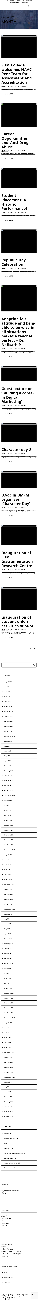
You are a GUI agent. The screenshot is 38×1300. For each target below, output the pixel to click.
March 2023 (8, 879)
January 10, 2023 (7, 569)
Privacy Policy (8, 1277)
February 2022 (9, 943)
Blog (5, 1143)
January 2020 (8, 1057)
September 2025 (9, 736)
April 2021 (7, 983)
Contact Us (24, 2)
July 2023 (7, 859)
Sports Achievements (10, 1163)
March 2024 (8, 820)
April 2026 (7, 701)
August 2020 (8, 1023)
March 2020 (8, 1047)
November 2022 (9, 899)
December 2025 (9, 721)
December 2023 (9, 835)
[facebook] (2, 1299)
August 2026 (8, 682)
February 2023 (9, 884)
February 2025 (9, 771)
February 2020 (9, 1052)
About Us (4, 1216)
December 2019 (9, 1062)
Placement (29, 0)
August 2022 (8, 914)
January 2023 (8, 889)
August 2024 (8, 800)
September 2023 (9, 850)
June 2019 (7, 1092)
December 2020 (9, 1003)
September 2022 (9, 909)
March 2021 (8, 988)
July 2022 (7, 919)
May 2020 (7, 1037)
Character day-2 (16, 449)
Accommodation (6, 1218)
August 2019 (8, 1082)
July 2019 (7, 1087)
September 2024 (9, 795)
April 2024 (7, 815)
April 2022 (7, 934)
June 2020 (7, 1032)
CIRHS (3, 1242)
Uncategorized (8, 1168)
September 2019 (9, 1077)
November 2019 (9, 1067)
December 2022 (9, 894)
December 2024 (9, 780)
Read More (9, 94)
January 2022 (8, 948)
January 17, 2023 (7, 348)
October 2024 (8, 790)
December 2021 (9, 953)
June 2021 (7, 978)
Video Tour (4, 1256)
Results (6, 0)
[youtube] (6, 1299)
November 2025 (9, 726)
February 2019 (9, 1102)
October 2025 (8, 731)
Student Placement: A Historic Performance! (14, 202)
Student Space (20, 0)
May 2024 (7, 810)
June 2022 (7, 924)
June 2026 (7, 691)
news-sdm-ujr (8, 1158)
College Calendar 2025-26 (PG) (11, 1254)
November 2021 (9, 958)
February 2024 (9, 825)
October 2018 (8, 1116)
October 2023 (8, 845)
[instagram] (9, 1299)
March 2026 (8, 706)
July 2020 (7, 1027)
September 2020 (9, 1018)
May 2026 (7, 696)
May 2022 (7, 929)
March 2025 (8, 766)
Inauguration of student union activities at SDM (17, 621)
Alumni (12, 0)
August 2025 (8, 741)
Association (7, 1133)
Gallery (3, 1246)
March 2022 (8, 939)
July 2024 (7, 805)
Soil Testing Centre (7, 1244)
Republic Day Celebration (13, 262)
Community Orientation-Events (13, 1153)
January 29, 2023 (7, 212)
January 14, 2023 (7, 405)
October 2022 (8, 904)
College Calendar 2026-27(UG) (11, 1251)
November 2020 (9, 1008)
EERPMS (4, 1226)
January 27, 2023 (7, 268)
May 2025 (7, 756)
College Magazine (7, 1249)
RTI (5, 1272)
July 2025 (7, 746)
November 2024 (9, 785)
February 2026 (9, 711)
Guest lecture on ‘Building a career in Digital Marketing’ (17, 395)
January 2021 (8, 998)
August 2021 (8, 968)
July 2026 (7, 687)
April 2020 (7, 1042)
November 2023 (9, 840)
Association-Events (10, 1138)
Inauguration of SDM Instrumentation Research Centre (17, 559)
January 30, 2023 (7, 86)
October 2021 (8, 963)
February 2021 (9, 993)
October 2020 (8, 1013)
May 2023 (7, 869)
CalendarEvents (9, 1148)
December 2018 (9, 1111)
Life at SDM (5, 1223)
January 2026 (8, 716)
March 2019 (8, 1097)
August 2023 (8, 855)
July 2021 (7, 973)
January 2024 (8, 830)
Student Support (14, 2)
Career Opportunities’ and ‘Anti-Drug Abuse (15, 140)
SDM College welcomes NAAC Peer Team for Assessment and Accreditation (16, 74)
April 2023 (7, 874)
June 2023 (7, 864)
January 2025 (8, 775)
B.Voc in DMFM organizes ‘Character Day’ (15, 499)
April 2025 (7, 761)
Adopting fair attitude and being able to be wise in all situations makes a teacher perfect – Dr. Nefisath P (19, 331)
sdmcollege (22, 86)
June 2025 (7, 751)
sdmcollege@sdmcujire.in (9, 1198)
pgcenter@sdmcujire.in (8, 1200)
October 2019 (8, 1072)
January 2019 (8, 1107)
